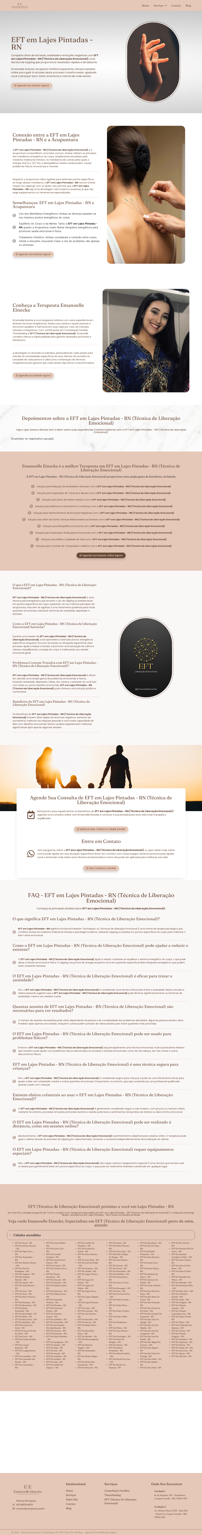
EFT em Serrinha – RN (181, 1282)
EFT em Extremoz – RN (56, 1291)
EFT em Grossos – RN (56, 1331)
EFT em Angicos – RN (25, 1274)
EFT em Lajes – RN (86, 1308)
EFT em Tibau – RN (180, 1322)
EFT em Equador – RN (56, 1282)
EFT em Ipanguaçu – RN (57, 1342)
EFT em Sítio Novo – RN (182, 1291)
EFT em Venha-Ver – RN (182, 1348)
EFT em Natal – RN (117, 1243)
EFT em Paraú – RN (118, 1268)
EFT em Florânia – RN (56, 1305)
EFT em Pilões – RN (118, 1328)
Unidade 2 (160, 1506)
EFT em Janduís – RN (55, 1359)
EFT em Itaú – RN (54, 1350)
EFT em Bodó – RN (23, 1316)
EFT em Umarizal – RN (182, 1339)
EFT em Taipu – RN (180, 1299)
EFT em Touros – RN (181, 1331)
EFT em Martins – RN (87, 1336)
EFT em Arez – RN (23, 1291)
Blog (188, 5)
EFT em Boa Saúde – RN (26, 1314)
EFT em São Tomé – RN (150, 1367)
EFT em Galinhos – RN (56, 1319)
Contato (176, 5)
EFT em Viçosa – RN (181, 1353)
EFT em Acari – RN (23, 1243)
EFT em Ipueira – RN (55, 1345)
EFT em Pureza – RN (118, 1345)
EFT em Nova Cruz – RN (120, 1251)
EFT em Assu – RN (23, 1294)
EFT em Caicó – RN (23, 1336)
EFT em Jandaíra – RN (56, 1356)
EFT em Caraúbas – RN (25, 1356)
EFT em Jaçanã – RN (55, 1353)
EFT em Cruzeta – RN (55, 1265)
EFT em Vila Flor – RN (181, 1356)
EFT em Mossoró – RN (88, 1367)
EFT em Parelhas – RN (119, 1274)
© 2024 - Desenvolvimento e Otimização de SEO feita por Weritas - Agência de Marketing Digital (63, 1532)
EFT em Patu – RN (117, 1291)
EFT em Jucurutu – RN (88, 1268)
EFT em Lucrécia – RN (88, 1311)
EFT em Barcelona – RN (25, 1305)
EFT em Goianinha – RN (57, 1322)
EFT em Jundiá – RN (87, 1271)
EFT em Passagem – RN (119, 1288)
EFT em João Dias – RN (88, 1260)
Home (145, 5)
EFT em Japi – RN (54, 1362)
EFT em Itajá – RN (54, 1348)
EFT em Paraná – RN (118, 1265)
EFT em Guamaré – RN (56, 1333)
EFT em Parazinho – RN (119, 1271)
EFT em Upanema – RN (182, 1342)
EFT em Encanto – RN (56, 1280)
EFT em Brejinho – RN (25, 1322)
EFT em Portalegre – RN (120, 1336)
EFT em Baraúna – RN (25, 1302)
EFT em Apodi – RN (24, 1282)
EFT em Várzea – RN (181, 1345)
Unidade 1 (159, 1491)
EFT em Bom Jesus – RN (26, 1319)
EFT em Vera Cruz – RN (182, 1350)
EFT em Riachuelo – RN (150, 1243)
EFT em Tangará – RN (181, 1302)
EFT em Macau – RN (87, 1322)
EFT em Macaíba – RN (88, 1319)
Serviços (158, 5)
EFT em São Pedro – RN (150, 1359)
